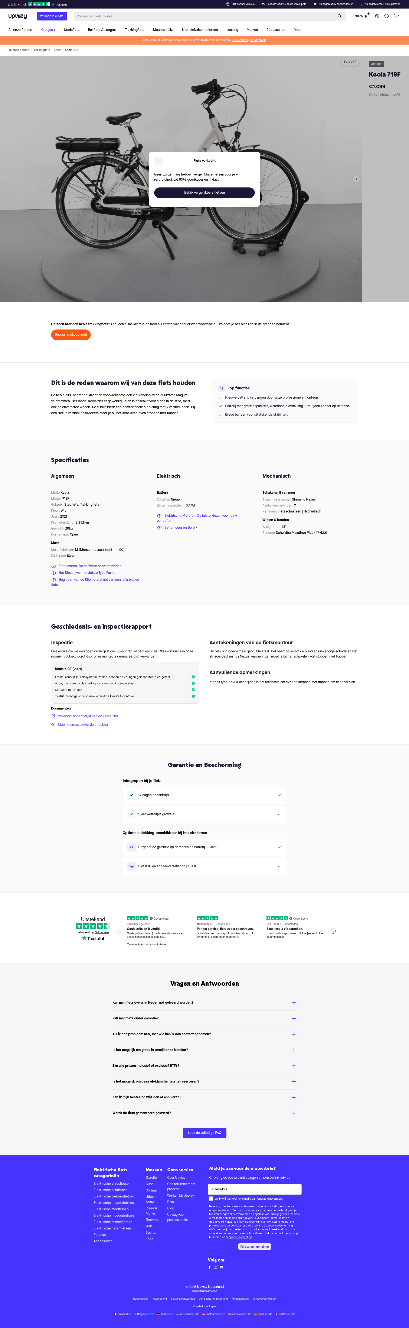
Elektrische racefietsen (111, 1209)
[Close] (208, 3)
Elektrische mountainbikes (114, 1203)
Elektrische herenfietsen (112, 1228)
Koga (149, 1239)
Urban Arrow (150, 1199)
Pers (170, 1202)
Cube (150, 1184)
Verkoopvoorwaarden (265, 1299)
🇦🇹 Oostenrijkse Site (213, 1314)
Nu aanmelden (254, 1246)
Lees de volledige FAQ (204, 1133)
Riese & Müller (151, 1211)
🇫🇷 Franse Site (122, 1314)
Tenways (152, 1220)
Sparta (151, 1233)
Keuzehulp (360, 16)
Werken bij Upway (180, 1195)
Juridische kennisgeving (213, 1299)
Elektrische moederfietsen (114, 1216)
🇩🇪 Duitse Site (165, 1314)
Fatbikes (100, 1235)
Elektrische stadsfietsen (112, 1184)
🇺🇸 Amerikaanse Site (239, 1314)
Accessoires (103, 1241)
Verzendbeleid (240, 1299)
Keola (57, 50)
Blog (170, 1208)
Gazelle (151, 1178)
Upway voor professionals (177, 1217)
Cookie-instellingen (204, 1306)
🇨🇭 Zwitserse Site (285, 1314)
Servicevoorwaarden (183, 1299)
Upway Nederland (210, 1287)
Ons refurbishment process (181, 1187)
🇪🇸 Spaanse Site (263, 1314)
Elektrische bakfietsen (111, 1190)
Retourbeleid (159, 1299)
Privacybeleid (140, 1299)
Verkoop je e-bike (51, 16)
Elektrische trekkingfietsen (114, 1196)
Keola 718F (72, 50)
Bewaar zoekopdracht (71, 335)
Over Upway (176, 1178)
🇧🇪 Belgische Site (143, 1314)
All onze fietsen (19, 50)
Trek (149, 1226)
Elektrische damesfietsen (113, 1222)
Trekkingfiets (41, 50)
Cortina (151, 1190)
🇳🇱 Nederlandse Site (187, 1314)
